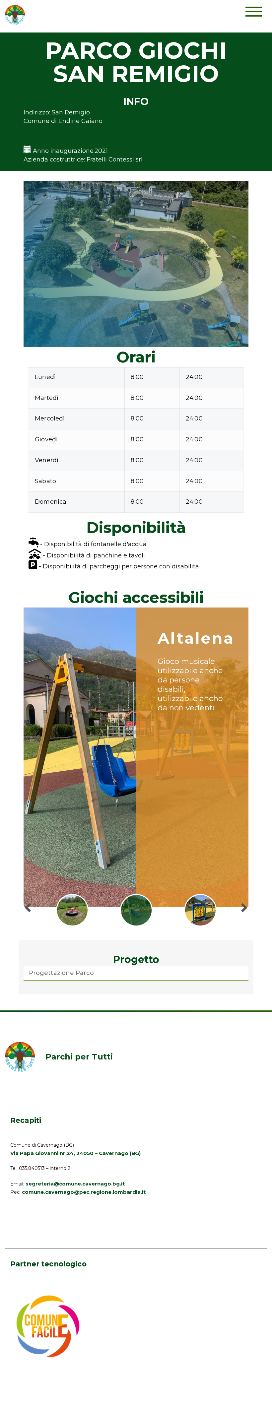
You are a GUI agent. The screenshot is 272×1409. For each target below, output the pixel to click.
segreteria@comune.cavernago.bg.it (75, 1184)
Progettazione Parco (61, 973)
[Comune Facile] (48, 1325)
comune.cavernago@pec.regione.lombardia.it (84, 1192)
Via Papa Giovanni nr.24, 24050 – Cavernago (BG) (75, 1153)
